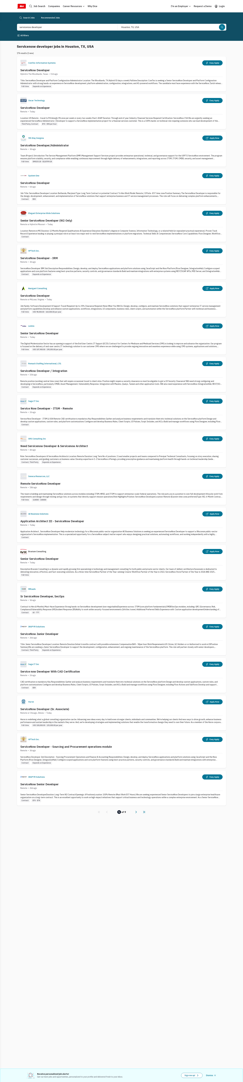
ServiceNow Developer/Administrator (44, 145)
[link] (99, 812)
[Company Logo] (23, 63)
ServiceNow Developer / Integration (43, 371)
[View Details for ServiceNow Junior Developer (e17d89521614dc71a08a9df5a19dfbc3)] (121, 637)
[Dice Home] (21, 6)
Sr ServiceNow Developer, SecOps (42, 596)
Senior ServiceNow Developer (39, 333)
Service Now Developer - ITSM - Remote (46, 408)
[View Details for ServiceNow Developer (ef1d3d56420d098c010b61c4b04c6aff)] (121, 73)
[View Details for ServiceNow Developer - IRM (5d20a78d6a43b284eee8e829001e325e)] (121, 261)
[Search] (222, 27)
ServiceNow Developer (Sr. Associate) (44, 709)
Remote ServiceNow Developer (40, 483)
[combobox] (64, 27)
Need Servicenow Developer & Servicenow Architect (54, 446)
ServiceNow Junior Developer (39, 634)
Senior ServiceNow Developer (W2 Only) (46, 220)
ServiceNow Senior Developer (39, 784)
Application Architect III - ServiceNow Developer (52, 521)
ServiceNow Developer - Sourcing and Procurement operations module (66, 747)
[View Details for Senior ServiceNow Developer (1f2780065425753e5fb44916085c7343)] (121, 562)
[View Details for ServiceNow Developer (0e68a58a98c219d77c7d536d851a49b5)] (121, 186)
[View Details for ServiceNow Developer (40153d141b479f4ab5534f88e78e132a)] (121, 299)
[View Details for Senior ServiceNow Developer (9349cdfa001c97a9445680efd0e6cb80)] (121, 337)
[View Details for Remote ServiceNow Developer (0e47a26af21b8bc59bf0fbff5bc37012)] (121, 487)
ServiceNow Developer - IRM (39, 258)
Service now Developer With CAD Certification (50, 671)
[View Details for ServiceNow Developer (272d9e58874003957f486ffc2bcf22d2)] (121, 111)
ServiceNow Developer (35, 70)
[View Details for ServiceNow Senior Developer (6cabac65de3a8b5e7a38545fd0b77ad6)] (121, 788)
